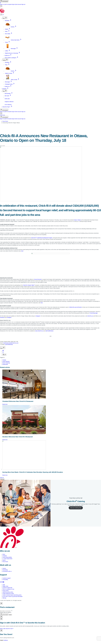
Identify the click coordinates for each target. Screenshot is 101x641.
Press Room (5, 121)
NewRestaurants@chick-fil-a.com (10, 343)
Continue (6, 640)
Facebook (2, 317)
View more (2, 479)
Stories (4, 560)
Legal (3, 584)
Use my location (5, 614)
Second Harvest (37, 279)
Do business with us (7, 571)
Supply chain (5, 586)
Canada (4, 360)
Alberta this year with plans (75, 307)
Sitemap (4, 598)
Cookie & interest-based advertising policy (11, 595)
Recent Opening (6, 362)
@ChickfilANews (49, 330)
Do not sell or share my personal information (12, 596)
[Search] (1, 6)
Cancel (1, 640)
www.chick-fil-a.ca (39, 330)
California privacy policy (7, 592)
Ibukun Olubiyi (77, 220)
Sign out (23, 4)
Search (10, 614)
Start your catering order (75, 507)
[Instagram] (0, 582)
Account (19, 4)
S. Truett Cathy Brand (7, 558)
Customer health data (7, 587)
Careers (4, 568)
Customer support (6, 578)
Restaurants (5, 364)
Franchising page (93, 313)
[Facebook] (2, 582)
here (22, 251)
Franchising (5, 569)
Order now (2, 115)
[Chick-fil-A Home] (2, 12)
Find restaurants (5, 1)
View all (2, 477)
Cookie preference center (8, 593)
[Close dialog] (1, 603)
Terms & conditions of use (8, 589)
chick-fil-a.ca (90, 316)
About (3, 554)
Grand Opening (5, 361)
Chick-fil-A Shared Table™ (29, 285)
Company (4, 555)
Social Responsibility (7, 557)
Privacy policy (5, 590)
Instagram (38, 316)
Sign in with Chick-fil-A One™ (6, 628)
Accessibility (5, 579)
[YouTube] (3, 582)
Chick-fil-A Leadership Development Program (41, 237)
